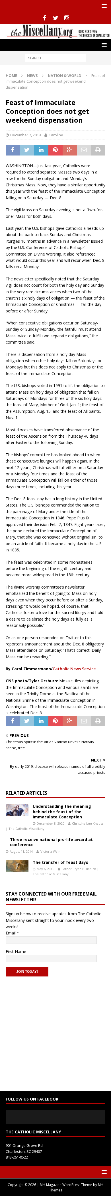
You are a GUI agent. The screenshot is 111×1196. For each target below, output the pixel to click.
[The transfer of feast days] (17, 866)
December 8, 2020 (50, 823)
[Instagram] (67, 18)
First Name (16, 951)
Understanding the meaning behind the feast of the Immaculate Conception (62, 811)
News (32, 75)
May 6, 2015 (45, 869)
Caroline (56, 134)
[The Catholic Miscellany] (55, 35)
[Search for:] (55, 57)
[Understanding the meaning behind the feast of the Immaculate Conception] (17, 810)
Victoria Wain (50, 851)
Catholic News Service (74, 668)
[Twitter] (56, 18)
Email (12, 933)
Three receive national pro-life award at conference (51, 842)
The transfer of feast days (60, 862)
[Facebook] (45, 18)
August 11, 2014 (21, 851)
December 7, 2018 (25, 134)
